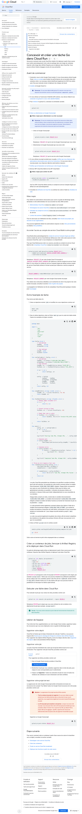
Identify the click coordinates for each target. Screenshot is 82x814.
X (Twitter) (70, 787)
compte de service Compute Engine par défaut (61, 236)
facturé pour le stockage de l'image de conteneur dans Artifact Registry (54, 636)
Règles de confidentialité (41, 802)
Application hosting (45, 28)
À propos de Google (28, 802)
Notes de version (42, 788)
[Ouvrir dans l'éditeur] (69, 321)
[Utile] (73, 28)
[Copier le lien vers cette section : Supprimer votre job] (43, 644)
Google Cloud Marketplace (28, 790)
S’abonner (63, 810)
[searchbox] (11, 15)
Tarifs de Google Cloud (29, 786)
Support (40, 786)
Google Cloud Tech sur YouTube (73, 794)
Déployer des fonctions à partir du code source (43, 749)
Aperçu (4, 10)
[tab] (30, 654)
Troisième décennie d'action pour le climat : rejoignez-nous (39, 807)
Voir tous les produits (28, 784)
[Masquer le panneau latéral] (19, 811)
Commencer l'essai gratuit (71, 7)
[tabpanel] (52, 666)
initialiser (35, 101)
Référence (19, 10)
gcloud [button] (37, 654)
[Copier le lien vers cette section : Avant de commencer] (47, 73)
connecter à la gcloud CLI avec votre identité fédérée (45, 99)
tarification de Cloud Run (44, 190)
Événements (70, 784)
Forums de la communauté (41, 783)
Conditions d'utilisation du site (56, 802)
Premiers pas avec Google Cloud (57, 785)
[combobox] (41, 1)
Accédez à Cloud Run (39, 664)
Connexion (77, 2)
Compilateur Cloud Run (40, 245)
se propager (33, 289)
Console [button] (30, 654)
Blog (68, 782)
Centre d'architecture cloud (58, 792)
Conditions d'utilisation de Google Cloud (34, 804)
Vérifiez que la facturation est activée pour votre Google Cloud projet (49, 166)
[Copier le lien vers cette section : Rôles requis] (37, 196)
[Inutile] (75, 28)
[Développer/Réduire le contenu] (37, 34)
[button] (10, 28)
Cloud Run (9, 7)
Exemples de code (57, 788)
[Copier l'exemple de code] (75, 106)
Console (54, 2)
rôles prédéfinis (37, 225)
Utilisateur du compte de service (39, 210)
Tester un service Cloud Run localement (41, 746)
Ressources (36, 10)
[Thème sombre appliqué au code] (72, 106)
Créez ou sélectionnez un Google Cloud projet (43, 113)
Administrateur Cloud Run (37, 205)
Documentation (35, 28)
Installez (32, 86)
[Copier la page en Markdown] (54, 58)
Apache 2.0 (48, 767)
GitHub (54, 782)
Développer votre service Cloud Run (40, 740)
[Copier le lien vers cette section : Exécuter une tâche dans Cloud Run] (59, 589)
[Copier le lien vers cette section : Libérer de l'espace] (44, 620)
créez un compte (38, 79)
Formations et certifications (56, 795)
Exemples (27, 10)
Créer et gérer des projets (55, 284)
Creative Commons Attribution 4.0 (65, 766)
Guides (11, 10)
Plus (22, 2)
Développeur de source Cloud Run (39, 208)
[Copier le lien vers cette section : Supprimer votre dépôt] (45, 631)
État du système (42, 791)
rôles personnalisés (70, 224)
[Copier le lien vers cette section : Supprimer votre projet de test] (51, 681)
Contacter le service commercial (28, 794)
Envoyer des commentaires (67, 34)
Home (28, 28)
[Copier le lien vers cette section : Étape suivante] (41, 731)
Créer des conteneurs (36, 743)
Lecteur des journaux (36, 215)
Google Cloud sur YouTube (71, 790)
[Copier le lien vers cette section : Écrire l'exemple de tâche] (50, 295)
